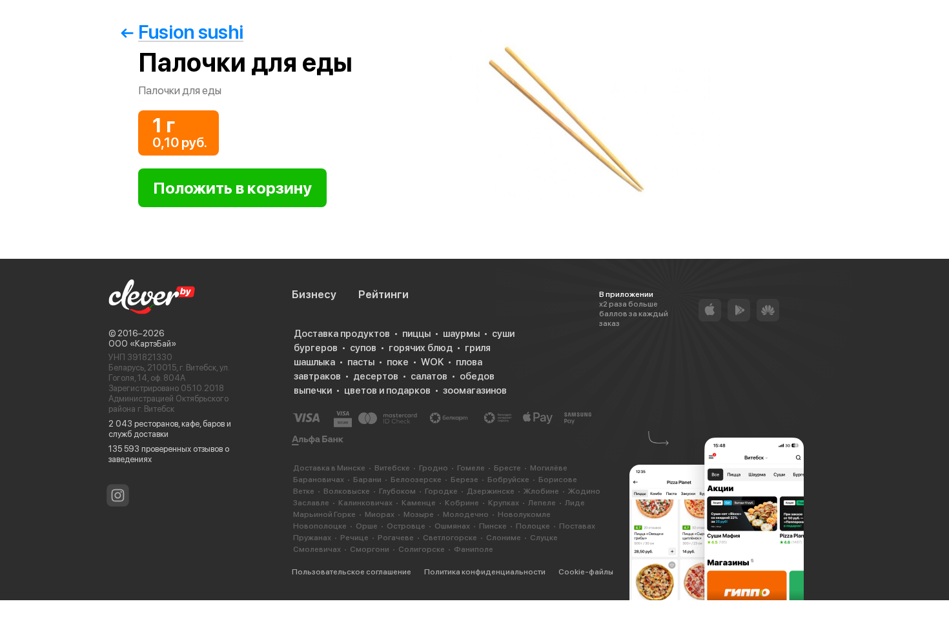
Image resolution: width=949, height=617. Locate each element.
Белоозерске (416, 479)
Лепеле (542, 502)
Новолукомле (524, 514)
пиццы (416, 333)
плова (469, 362)
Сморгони (369, 549)
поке (398, 362)
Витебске (392, 467)
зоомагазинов (475, 390)
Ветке (303, 491)
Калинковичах (365, 502)
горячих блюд (421, 348)
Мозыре (418, 514)
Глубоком (397, 491)
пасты (360, 362)
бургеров (316, 348)
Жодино (584, 491)
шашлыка (314, 362)
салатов (429, 376)
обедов (477, 376)
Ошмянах (452, 526)
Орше (367, 526)
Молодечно (466, 514)
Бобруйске (508, 479)
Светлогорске (450, 537)
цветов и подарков (387, 390)
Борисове (557, 479)
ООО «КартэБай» (142, 344)
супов (363, 348)
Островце (406, 526)
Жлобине (541, 491)
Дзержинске (491, 491)
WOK (432, 362)
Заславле (311, 502)
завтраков (317, 376)
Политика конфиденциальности (485, 572)
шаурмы (461, 333)
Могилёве (548, 467)
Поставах (577, 526)
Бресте (507, 467)
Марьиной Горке (324, 514)
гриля (478, 348)
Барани (367, 479)
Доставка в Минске (329, 467)
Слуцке (544, 537)
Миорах (379, 514)
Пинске (493, 526)
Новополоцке (320, 526)
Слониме (503, 537)
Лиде (575, 502)
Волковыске (346, 491)
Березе (464, 479)
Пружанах (312, 537)
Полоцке (533, 526)
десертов (375, 376)
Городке (441, 491)
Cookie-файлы (585, 572)
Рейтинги (383, 294)
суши (503, 333)
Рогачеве (396, 537)
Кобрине (462, 502)
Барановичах (318, 479)
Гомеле (471, 467)
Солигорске (421, 549)
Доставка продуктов (342, 333)
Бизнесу (314, 294)
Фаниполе (473, 549)
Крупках (503, 502)
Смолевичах (317, 549)
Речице (354, 537)
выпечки (313, 390)
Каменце (419, 502)
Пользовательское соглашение (351, 572)
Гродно (433, 467)
